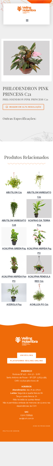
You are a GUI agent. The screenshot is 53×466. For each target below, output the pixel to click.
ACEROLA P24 (14, 304)
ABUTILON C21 (14, 192)
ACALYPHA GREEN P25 (14, 248)
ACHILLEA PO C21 (39, 304)
